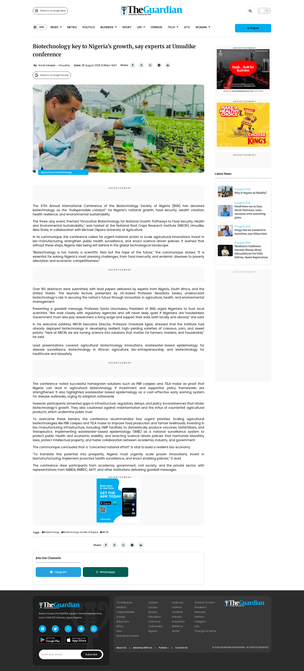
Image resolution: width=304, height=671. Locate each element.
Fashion (177, 607)
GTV (187, 27)
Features (177, 602)
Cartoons (154, 621)
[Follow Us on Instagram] (68, 628)
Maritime (177, 626)
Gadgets (200, 621)
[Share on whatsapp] (150, 65)
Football (177, 612)
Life (139, 27)
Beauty (152, 612)
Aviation (121, 607)
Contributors (124, 602)
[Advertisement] (243, 326)
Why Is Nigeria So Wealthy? (251, 192)
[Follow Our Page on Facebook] (42, 628)
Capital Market (125, 612)
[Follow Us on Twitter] (55, 628)
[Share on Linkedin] (168, 65)
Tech (172, 27)
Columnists (155, 626)
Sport (126, 27)
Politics (89, 27)
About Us (121, 647)
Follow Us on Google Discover (54, 75)
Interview (199, 612)
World (175, 631)
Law (196, 626)
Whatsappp (107, 572)
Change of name (205, 631)
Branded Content (127, 636)
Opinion (156, 27)
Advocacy (122, 621)
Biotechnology (51, 532)
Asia (119, 631)
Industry (177, 617)
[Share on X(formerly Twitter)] (141, 65)
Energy (120, 617)
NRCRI (105, 532)
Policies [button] (163, 647)
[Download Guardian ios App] (76, 639)
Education (154, 617)
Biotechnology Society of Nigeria (80, 532)
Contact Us (181, 647)
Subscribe (91, 654)
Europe (152, 607)
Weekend (200, 607)
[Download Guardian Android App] (50, 639)
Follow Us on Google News (53, 10)
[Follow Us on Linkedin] (81, 628)
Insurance (178, 621)
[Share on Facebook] (132, 65)
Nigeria (152, 631)
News (54, 27)
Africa (120, 626)
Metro (72, 27)
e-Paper (253, 28)
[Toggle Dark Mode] (264, 10)
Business (107, 27)
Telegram (60, 572)
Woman (201, 27)
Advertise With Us (142, 647)
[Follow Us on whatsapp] (93, 628)
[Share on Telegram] (159, 65)
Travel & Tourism (204, 602)
